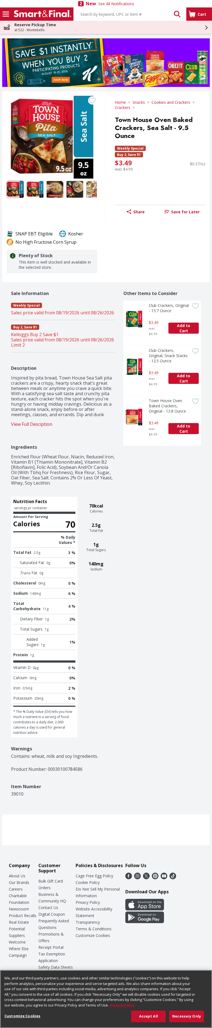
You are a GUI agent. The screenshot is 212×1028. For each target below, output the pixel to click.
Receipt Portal (50, 947)
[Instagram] (137, 878)
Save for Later (185, 211)
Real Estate (19, 922)
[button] (177, 14)
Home (120, 102)
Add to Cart (184, 328)
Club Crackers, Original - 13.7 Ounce (169, 308)
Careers (16, 889)
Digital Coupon (51, 914)
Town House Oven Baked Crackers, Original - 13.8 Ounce (167, 406)
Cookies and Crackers (171, 102)
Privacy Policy (88, 902)
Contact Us (48, 907)
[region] (106, 999)
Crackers (122, 107)
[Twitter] (146, 878)
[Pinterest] (155, 878)
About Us (17, 875)
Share (139, 211)
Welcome (17, 942)
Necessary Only (186, 1016)
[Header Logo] (41, 14)
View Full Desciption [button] (31, 424)
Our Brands (19, 882)
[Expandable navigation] (5, 14)
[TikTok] (172, 878)
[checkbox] (92, 100)
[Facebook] (128, 878)
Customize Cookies (93, 935)
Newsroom (19, 909)
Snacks (138, 102)
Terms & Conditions (94, 928)
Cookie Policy (88, 882)
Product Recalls (22, 915)
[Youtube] (164, 878)
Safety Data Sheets (55, 967)
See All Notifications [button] (116, 3)
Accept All (148, 1016)
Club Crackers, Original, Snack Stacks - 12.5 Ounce (169, 355)
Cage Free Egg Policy (94, 875)
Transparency (88, 922)
